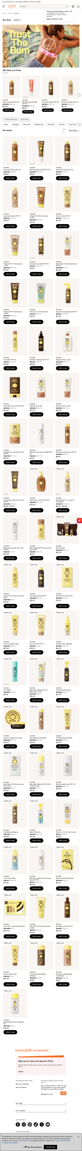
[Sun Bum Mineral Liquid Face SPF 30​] (67, 770)
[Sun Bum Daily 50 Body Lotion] (67, 345)
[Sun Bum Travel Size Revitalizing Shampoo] (41, 961)
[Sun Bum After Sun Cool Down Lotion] (67, 818)
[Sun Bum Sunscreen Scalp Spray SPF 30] (67, 298)
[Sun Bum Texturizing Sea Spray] (67, 676)
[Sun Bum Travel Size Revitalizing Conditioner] (67, 961)
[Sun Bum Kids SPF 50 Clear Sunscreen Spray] (15, 583)
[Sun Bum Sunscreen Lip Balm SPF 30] (41, 250)
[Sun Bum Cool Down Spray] (15, 864)
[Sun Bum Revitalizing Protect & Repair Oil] (15, 1009)
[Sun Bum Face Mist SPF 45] (15, 345)
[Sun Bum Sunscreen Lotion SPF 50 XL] (41, 486)
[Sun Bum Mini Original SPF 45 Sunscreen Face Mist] (41, 535)
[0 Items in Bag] (78, 7)
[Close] (78, 1136)
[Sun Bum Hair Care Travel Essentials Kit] (15, 912)
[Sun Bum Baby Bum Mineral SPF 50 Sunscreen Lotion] (41, 677)
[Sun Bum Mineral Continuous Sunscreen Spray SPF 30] (41, 865)
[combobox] (74, 130)
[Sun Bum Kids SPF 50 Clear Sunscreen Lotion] (41, 913)
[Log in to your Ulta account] (73, 6)
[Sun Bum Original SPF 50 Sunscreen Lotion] (41, 203)
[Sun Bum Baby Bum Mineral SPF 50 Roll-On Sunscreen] (41, 771)
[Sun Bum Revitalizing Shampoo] (15, 818)
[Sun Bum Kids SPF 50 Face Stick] (67, 582)
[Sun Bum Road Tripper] (67, 534)
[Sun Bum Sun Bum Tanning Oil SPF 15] (41, 345)
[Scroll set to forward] (79, 124)
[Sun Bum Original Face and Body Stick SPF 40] (15, 439)
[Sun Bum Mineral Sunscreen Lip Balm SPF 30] (41, 439)
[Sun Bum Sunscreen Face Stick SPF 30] (15, 392)
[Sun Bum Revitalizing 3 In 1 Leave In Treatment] (67, 487)
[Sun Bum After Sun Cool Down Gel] (41, 298)
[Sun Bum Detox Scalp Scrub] (15, 960)
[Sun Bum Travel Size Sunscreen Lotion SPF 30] (15, 487)
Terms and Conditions (62, 1140)
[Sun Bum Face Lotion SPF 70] (41, 629)
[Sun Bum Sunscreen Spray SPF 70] (70, 91)
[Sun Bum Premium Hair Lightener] (67, 629)
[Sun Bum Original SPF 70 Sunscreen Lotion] (15, 251)
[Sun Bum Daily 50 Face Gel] (41, 392)
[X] (71, 11)
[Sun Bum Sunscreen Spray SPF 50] (11, 91)
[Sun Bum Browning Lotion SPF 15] (67, 912)
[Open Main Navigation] (4, 6)
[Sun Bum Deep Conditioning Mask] (67, 864)
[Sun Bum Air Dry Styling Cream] (15, 629)
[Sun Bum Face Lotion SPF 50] (67, 202)
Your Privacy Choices (34, 1147)
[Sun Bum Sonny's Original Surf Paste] (15, 724)
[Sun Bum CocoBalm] (15, 676)
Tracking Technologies (10, 1142)
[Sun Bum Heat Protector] (41, 818)
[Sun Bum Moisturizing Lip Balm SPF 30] (31, 92)
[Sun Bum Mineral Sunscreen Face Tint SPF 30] (15, 535)
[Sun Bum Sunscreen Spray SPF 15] (41, 582)
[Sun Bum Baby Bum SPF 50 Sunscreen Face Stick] (15, 771)
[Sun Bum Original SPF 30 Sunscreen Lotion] (15, 299)
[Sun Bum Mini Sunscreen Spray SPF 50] (67, 438)
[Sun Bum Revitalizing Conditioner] (41, 724)
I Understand (50, 1147)
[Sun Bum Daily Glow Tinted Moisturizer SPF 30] (67, 251)
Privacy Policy (25, 1140)
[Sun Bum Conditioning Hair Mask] (67, 724)
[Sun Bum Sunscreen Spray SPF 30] (51, 91)
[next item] (79, 95)
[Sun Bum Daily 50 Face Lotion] (67, 392)
